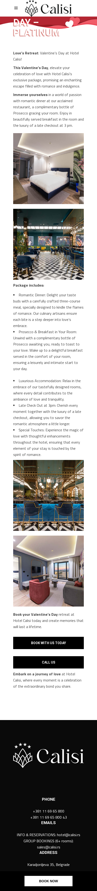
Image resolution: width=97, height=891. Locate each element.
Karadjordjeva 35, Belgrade (48, 864)
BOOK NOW (48, 881)
